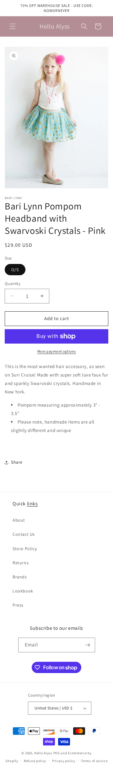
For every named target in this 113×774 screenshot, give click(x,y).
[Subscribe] (88, 645)
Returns (21, 563)
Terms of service (94, 761)
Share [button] (17, 462)
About (19, 520)
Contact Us (24, 534)
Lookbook (23, 591)
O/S (15, 269)
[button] (12, 26)
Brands (20, 577)
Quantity (12, 283)
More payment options (56, 351)
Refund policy (35, 761)
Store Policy (25, 548)
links (32, 503)
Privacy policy (63, 761)
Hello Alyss (43, 753)
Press (18, 605)
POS (56, 753)
